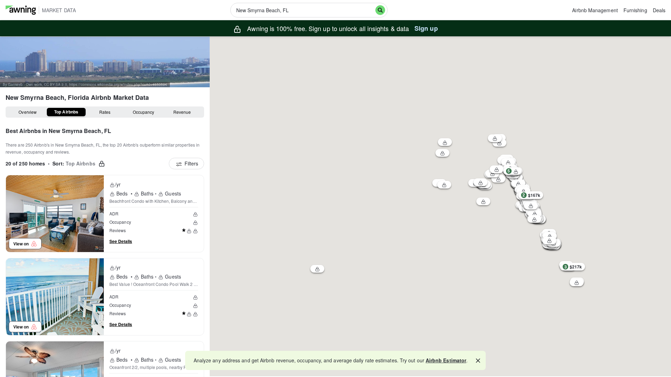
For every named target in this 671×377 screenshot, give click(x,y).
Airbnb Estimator (446, 360)
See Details (120, 241)
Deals (659, 10)
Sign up (426, 28)
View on (22, 244)
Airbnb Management (595, 10)
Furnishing (635, 10)
